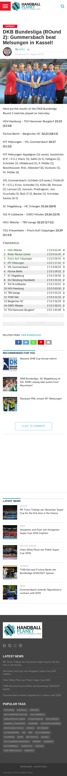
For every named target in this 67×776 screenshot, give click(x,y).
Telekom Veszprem (50, 723)
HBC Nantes (32, 737)
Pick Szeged (52, 719)
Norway (37, 742)
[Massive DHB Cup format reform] (10, 364)
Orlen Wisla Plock (13, 728)
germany (48, 742)
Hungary (29, 751)
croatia (39, 746)
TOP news (9, 710)
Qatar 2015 (26, 746)
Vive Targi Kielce (12, 751)
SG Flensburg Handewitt (16, 742)
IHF (23, 732)
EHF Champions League (15, 714)
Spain (20, 737)
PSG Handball (38, 714)
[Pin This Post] (41, 341)
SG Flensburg (43, 732)
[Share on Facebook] (18, 341)
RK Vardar (43, 728)
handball (22, 710)
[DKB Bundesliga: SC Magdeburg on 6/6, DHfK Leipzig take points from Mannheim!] (10, 384)
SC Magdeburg (11, 732)
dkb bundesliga (31, 335)
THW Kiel (34, 710)
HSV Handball (11, 746)
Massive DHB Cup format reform (38, 358)
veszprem (9, 737)
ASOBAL (45, 737)
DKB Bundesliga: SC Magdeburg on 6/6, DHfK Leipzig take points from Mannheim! (40, 382)
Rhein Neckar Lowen (14, 719)
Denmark (33, 723)
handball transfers (14, 723)
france (30, 728)
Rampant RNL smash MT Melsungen (41, 398)
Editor (22, 49)
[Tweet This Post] (26, 341)
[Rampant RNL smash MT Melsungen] (10, 404)
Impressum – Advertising (33, 767)
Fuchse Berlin (35, 719)
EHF (30, 732)
